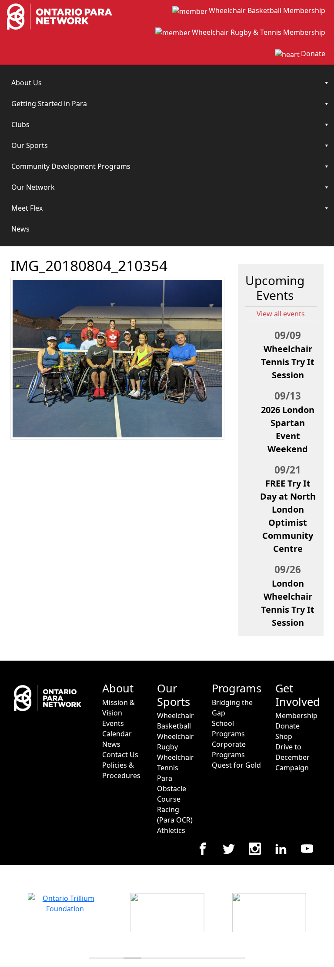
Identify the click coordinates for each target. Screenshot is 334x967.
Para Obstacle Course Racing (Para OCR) (175, 799)
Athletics (171, 830)
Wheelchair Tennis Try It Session (287, 362)
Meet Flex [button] (27, 208)
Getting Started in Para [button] (49, 103)
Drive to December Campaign (292, 757)
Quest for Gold (236, 765)
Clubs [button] (20, 124)
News (20, 229)
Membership (296, 715)
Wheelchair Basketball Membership (267, 10)
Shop (283, 736)
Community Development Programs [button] (70, 166)
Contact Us (120, 754)
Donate (313, 53)
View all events (281, 314)
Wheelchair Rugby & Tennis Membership (258, 32)
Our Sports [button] (29, 145)
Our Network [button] (33, 187)
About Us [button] (26, 82)
